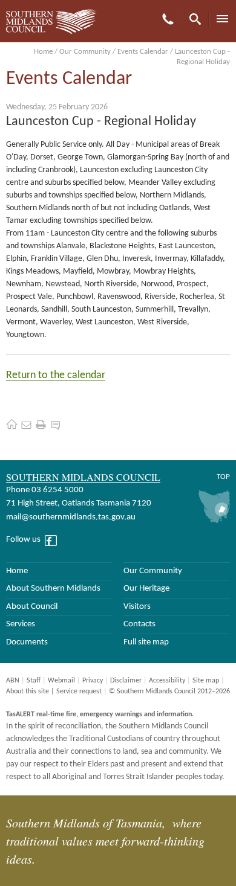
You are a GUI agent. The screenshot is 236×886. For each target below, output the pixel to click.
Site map (205, 680)
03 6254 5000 (57, 490)
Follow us (23, 539)
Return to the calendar (55, 375)
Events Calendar (142, 52)
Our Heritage (146, 588)
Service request (79, 691)
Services (20, 624)
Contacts (139, 624)
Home (43, 52)
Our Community (85, 52)
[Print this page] (41, 424)
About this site (27, 691)
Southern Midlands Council (83, 476)
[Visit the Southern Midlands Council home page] (12, 424)
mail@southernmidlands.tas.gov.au (71, 517)
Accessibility (167, 680)
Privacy (92, 680)
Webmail (61, 680)
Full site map (146, 642)
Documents (27, 642)
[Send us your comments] (55, 424)
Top (223, 477)
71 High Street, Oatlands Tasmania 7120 (78, 503)
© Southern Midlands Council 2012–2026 (169, 691)
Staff (34, 680)
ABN (12, 680)
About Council (31, 606)
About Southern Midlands (53, 588)
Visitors (137, 606)
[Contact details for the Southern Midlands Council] (26, 424)
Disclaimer (126, 680)
